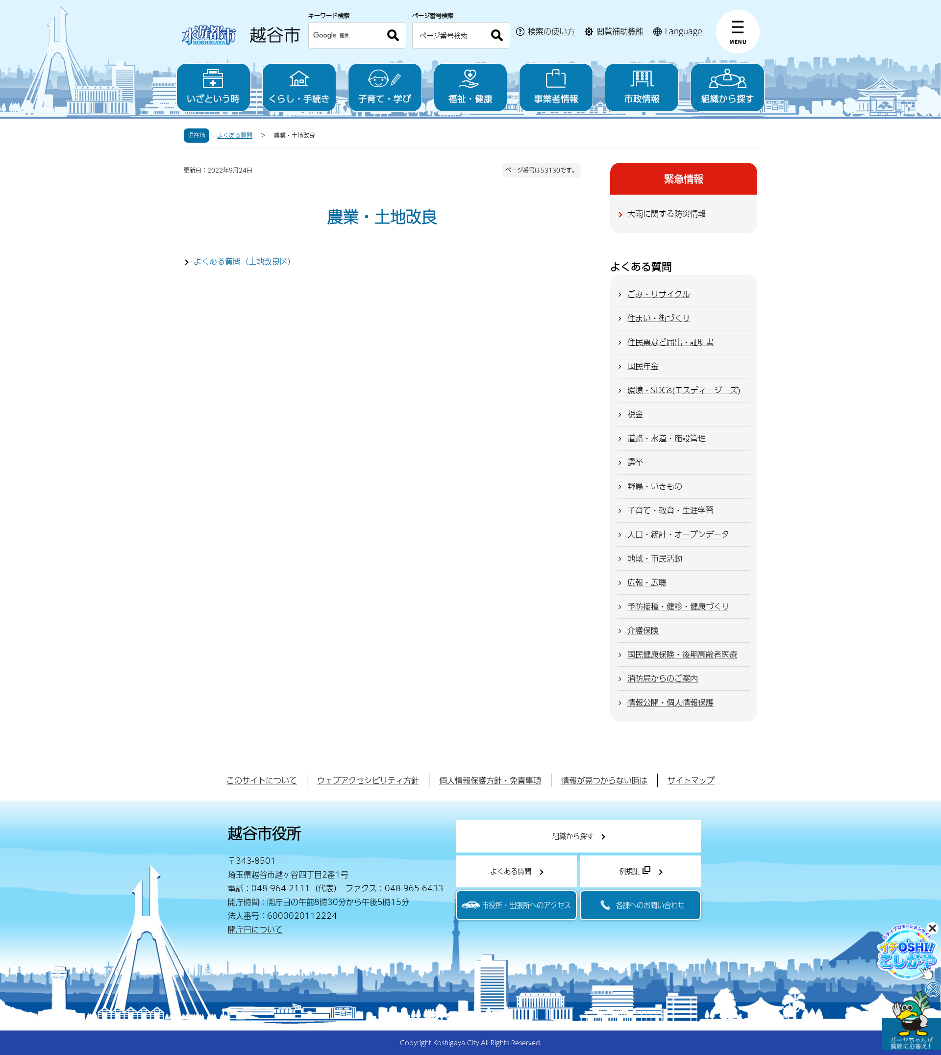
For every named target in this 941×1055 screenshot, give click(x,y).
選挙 (635, 462)
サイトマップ (691, 780)
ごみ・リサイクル (658, 294)
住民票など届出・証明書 (670, 342)
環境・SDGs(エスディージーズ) (684, 390)
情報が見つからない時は (604, 780)
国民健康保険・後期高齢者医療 (682, 654)
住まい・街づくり (658, 318)
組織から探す (727, 98)
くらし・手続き (299, 98)
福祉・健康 (470, 98)
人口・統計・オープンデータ (678, 534)
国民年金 (643, 366)
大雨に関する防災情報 (666, 213)
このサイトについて (261, 780)
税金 (635, 414)
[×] (911, 1020)
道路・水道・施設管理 (666, 438)
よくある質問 (234, 135)
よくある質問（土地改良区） (245, 261)
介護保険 (643, 630)
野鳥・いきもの (654, 486)
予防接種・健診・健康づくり (678, 606)
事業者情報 (556, 98)
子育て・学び (384, 98)
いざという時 (213, 98)
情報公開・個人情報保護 (670, 702)
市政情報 (642, 98)
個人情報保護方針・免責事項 (490, 780)
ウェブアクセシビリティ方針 (368, 780)
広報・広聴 (647, 582)
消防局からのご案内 (662, 678)
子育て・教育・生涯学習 (670, 510)
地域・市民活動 (654, 558)
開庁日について (255, 929)
